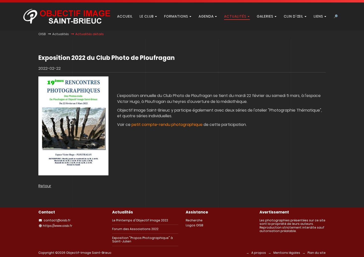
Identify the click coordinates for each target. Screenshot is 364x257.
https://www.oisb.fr (57, 226)
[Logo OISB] (66, 22)
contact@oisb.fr (57, 220)
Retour (44, 186)
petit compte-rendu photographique (167, 124)
